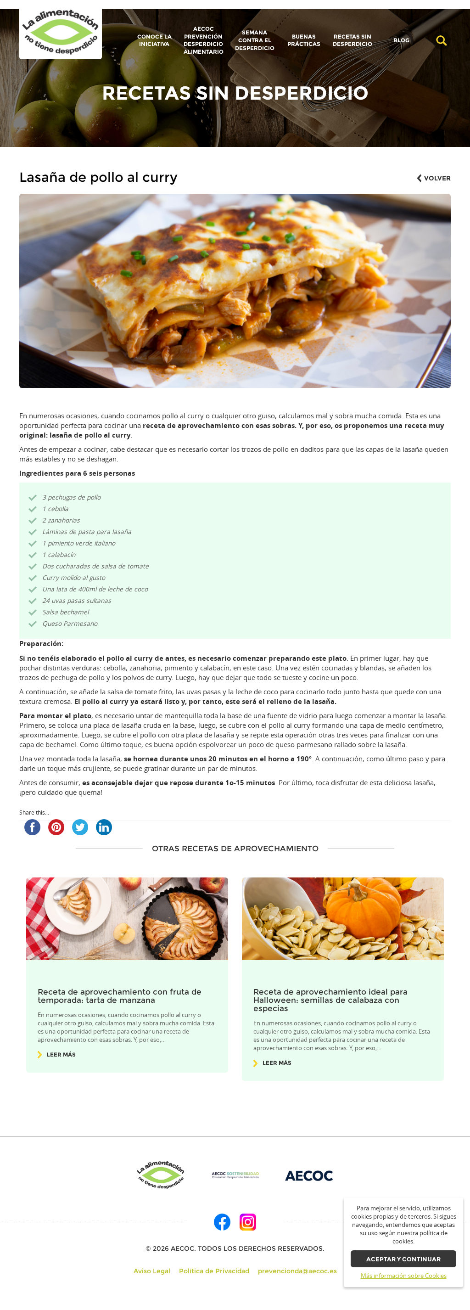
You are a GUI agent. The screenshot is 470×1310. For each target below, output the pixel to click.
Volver (437, 178)
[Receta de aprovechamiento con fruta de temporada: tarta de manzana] (127, 918)
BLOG (401, 41)
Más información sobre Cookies (404, 1276)
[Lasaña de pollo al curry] (60, 32)
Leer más (61, 1054)
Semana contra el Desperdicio (254, 40)
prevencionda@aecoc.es (297, 1271)
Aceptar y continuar (403, 1259)
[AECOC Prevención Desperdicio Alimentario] (235, 1175)
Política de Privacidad (214, 1271)
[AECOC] (309, 1175)
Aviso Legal (152, 1271)
